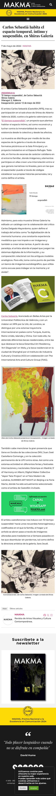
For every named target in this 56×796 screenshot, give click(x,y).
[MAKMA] (8, 619)
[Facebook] (44, 615)
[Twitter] (48, 615)
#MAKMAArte (8, 93)
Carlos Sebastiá (9, 316)
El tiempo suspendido (13, 120)
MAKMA (27, 46)
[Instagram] (51, 615)
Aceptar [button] (33, 788)
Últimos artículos (16, 609)
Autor (5, 609)
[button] (50, 4)
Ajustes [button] (23, 788)
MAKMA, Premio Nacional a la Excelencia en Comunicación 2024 (30, 13)
